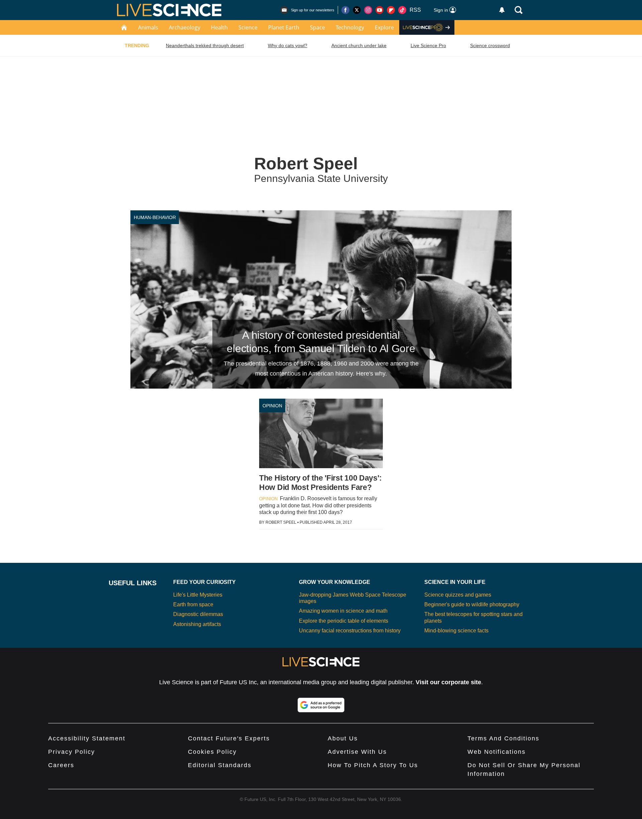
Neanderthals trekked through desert (205, 45)
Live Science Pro (428, 45)
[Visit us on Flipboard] (391, 10)
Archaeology (184, 27)
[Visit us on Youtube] (380, 10)
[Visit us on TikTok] (402, 10)
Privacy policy (71, 751)
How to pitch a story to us (373, 765)
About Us (343, 738)
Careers (61, 765)
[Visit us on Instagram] (368, 10)
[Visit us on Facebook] (345, 10)
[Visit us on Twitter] (357, 10)
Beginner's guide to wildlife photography (471, 604)
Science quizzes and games (457, 595)
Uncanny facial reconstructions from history (350, 630)
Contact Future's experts (229, 738)
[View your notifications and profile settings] (502, 10)
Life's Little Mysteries (197, 595)
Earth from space (193, 604)
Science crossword (490, 45)
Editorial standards (219, 765)
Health (219, 27)
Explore (384, 27)
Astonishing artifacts (197, 624)
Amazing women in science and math (343, 611)
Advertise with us (357, 751)
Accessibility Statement (86, 738)
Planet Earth (283, 27)
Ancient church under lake (359, 45)
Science (247, 27)
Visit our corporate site (448, 682)
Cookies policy (212, 751)
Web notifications (496, 751)
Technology (350, 27)
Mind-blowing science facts (456, 630)
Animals (148, 27)
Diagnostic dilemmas (198, 614)
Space (317, 27)
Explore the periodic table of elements (343, 621)
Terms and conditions (503, 738)
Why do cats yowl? (287, 45)
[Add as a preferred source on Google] (321, 705)
